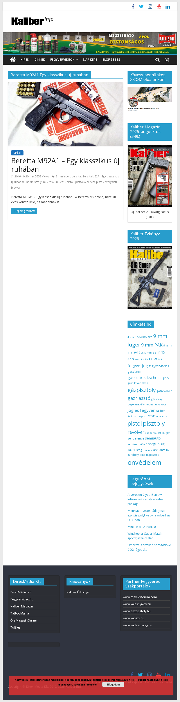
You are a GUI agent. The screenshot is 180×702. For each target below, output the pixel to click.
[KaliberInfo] (13, 59)
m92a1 (60, 182)
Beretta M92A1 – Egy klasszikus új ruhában (65, 165)
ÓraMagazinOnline (23, 620)
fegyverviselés (159, 366)
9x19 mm (146, 352)
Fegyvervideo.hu (21, 599)
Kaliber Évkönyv (78, 592)
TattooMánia (19, 613)
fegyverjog (138, 365)
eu (160, 359)
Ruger (166, 433)
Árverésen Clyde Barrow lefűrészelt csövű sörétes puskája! (146, 499)
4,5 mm (132, 337)
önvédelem (144, 462)
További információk (85, 684)
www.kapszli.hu (133, 618)
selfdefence (136, 438)
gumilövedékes (138, 383)
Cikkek (39, 59)
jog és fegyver (141, 410)
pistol (70, 182)
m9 (45, 182)
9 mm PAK (151, 345)
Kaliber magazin (137, 416)
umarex (147, 450)
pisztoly (80, 182)
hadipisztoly (33, 182)
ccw (153, 359)
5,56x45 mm (144, 337)
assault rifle (141, 359)
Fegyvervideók (62, 59)
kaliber (160, 411)
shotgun (153, 443)
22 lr (156, 352)
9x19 (137, 352)
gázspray (156, 399)
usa (155, 449)
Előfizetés (111, 59)
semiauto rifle (136, 444)
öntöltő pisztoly (149, 455)
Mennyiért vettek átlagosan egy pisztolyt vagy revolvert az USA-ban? (149, 515)
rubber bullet (153, 432)
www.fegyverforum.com (140, 597)
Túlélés (15, 627)
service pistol (95, 182)
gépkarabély (136, 404)
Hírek (24, 59)
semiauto (153, 438)
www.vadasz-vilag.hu (137, 625)
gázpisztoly (142, 390)
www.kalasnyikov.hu (137, 604)
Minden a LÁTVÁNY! (142, 527)
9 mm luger (63, 176)
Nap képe (90, 59)
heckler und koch (156, 404)
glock (165, 378)
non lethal (162, 416)
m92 (51, 182)
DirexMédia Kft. (21, 592)
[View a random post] (167, 59)
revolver (136, 432)
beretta (76, 176)
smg (139, 450)
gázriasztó (139, 398)
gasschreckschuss (145, 377)
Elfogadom (113, 684)
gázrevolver (164, 391)
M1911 (151, 416)
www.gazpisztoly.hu (137, 611)
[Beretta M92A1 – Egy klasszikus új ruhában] (65, 84)
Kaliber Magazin (21, 606)
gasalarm (134, 371)
